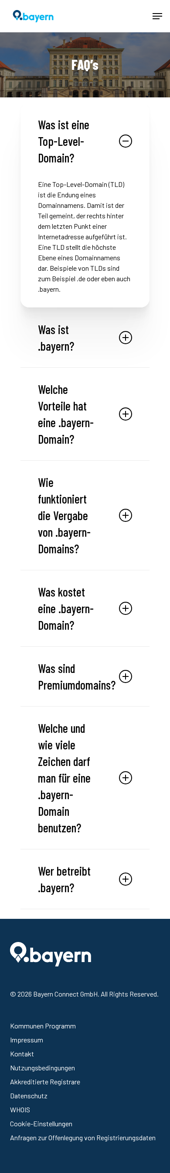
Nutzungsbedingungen (42, 1067)
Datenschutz (29, 1095)
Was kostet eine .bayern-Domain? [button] (66, 608)
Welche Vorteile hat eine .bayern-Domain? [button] (66, 414)
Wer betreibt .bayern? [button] (64, 879)
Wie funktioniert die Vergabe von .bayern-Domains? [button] (64, 515)
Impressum (26, 1039)
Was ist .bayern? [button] (56, 337)
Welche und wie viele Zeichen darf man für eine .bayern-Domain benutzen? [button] (64, 778)
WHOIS (20, 1109)
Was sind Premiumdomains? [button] (77, 676)
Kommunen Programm (43, 1025)
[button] (157, 16)
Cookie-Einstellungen (41, 1123)
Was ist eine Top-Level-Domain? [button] (63, 141)
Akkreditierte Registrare (45, 1081)
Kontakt (22, 1053)
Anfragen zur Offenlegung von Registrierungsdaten (83, 1137)
